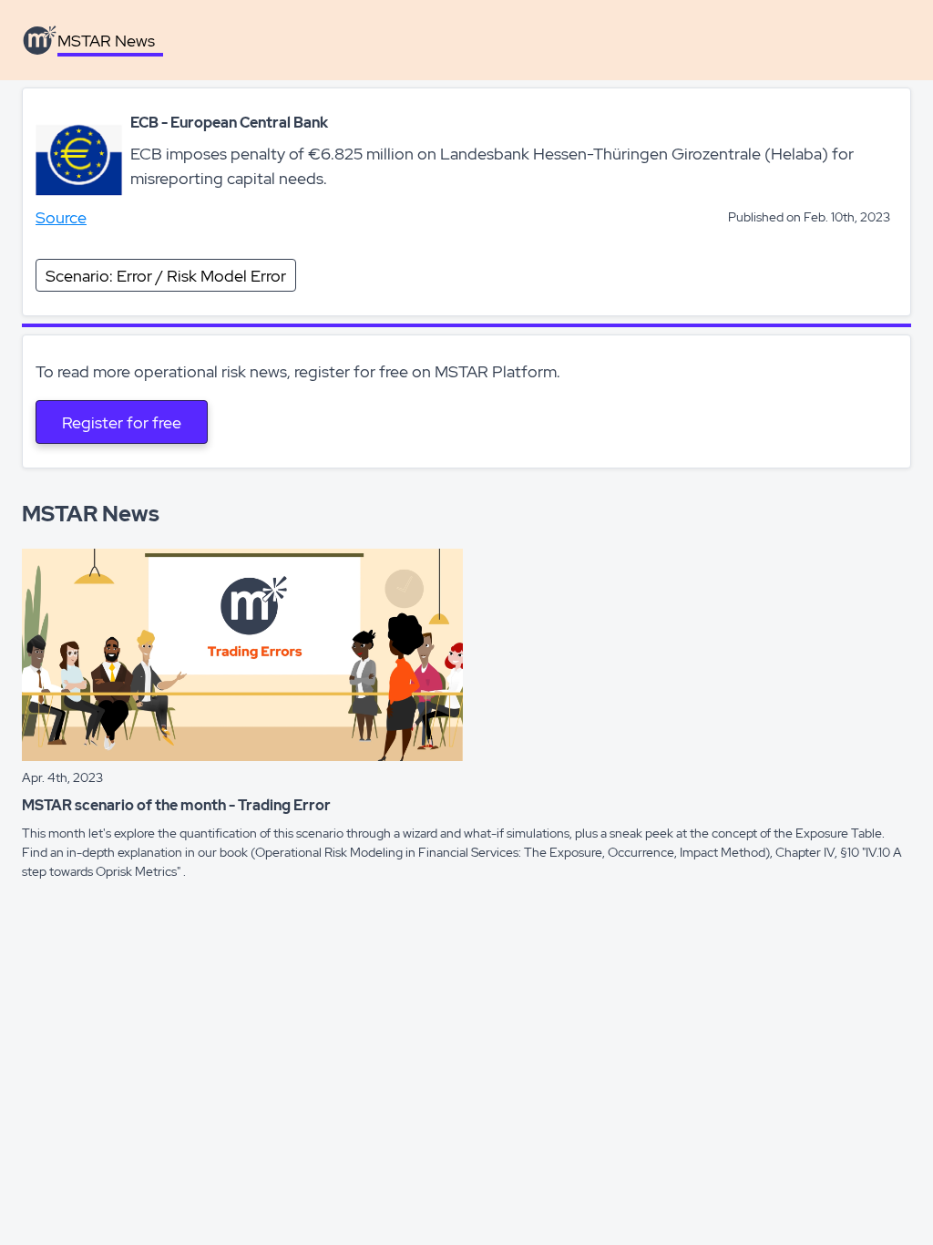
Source (61, 217)
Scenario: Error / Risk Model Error (166, 275)
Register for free (121, 422)
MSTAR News (106, 40)
